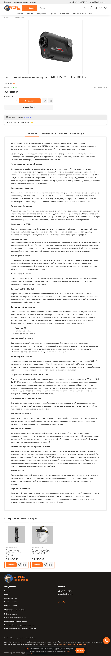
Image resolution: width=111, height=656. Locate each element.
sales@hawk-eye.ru (97, 2)
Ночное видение (79, 13)
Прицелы (53, 13)
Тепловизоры (65, 13)
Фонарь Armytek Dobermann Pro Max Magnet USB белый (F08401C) (13, 553)
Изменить (27, 117)
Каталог (32, 8)
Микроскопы (42, 13)
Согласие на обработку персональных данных (20, 628)
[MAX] (63, 602)
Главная (7, 17)
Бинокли (20, 13)
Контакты (7, 2)
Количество (8, 97)
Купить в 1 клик (29, 107)
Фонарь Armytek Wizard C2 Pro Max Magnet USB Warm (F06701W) (41, 552)
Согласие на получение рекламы (15, 621)
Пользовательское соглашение (15, 618)
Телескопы (30, 13)
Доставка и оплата (21, 2)
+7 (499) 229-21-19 (79, 2)
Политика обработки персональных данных (19, 625)
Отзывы (33, 2)
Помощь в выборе (10, 605)
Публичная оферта (10, 614)
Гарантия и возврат (10, 602)
